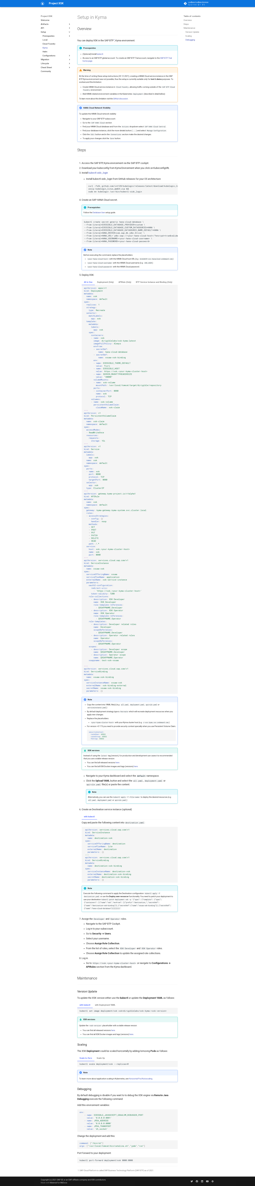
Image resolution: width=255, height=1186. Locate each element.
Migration (45, 59)
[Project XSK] (42, 3)
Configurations (48, 55)
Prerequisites (48, 36)
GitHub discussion (120, 99)
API (42, 28)
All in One (88, 282)
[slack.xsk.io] (212, 1181)
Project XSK (46, 16)
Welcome (45, 20)
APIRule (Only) (124, 282)
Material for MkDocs (58, 1183)
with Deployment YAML (105, 1005)
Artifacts (44, 24)
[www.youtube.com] (207, 1181)
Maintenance (189, 28)
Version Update (192, 32)
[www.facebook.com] (197, 1181)
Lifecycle (45, 63)
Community (46, 71)
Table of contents (192, 16)
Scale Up (101, 1058)
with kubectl (89, 817)
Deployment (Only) (105, 282)
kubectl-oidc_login (98, 172)
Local (44, 40)
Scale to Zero (86, 1058)
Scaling (188, 36)
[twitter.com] (191, 1181)
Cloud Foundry (48, 44)
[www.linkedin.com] (202, 1181)
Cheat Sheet (46, 67)
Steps (186, 24)
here (117, 762)
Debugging (190, 40)
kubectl (100, 54)
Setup (43, 32)
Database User (99, 212)
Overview (188, 20)
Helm (44, 51)
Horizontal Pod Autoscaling (140, 1079)
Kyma (45, 47)
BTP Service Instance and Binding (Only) (154, 282)
